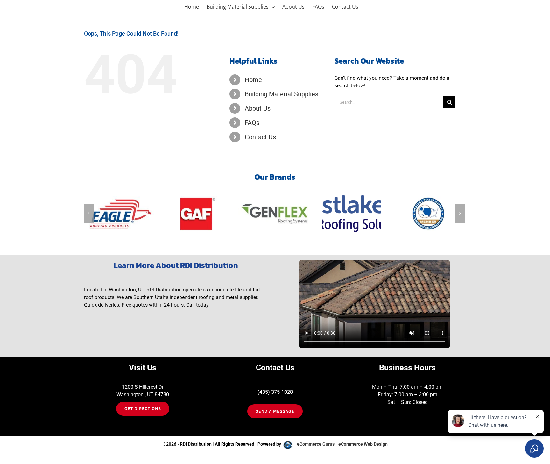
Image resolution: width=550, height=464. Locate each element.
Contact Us (260, 137)
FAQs (252, 122)
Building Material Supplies (281, 94)
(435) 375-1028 (275, 392)
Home (253, 80)
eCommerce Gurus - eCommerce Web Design (342, 444)
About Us (258, 108)
